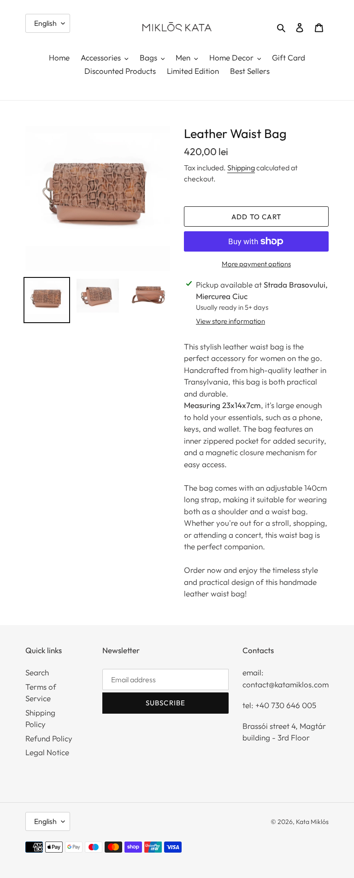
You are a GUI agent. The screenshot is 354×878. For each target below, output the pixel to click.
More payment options (256, 263)
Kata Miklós (312, 822)
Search (37, 672)
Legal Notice (47, 752)
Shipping (241, 167)
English (45, 23)
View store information (230, 321)
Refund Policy (48, 738)
